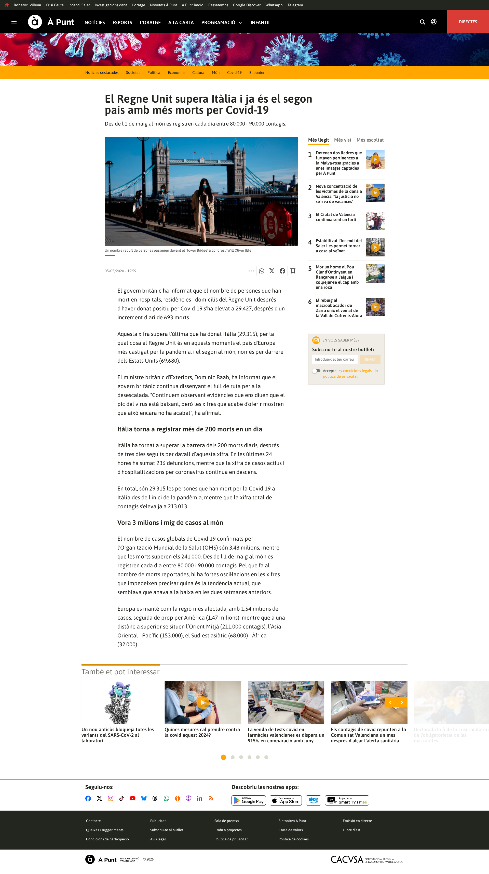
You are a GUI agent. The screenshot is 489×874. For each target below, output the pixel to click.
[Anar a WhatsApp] (167, 798)
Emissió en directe (357, 821)
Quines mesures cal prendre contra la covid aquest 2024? (202, 732)
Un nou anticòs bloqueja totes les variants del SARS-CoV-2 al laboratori (118, 735)
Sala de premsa (226, 821)
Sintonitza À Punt (292, 821)
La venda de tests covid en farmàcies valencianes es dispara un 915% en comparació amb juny (286, 735)
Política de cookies (294, 839)
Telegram (295, 5)
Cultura (198, 72)
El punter (256, 72)
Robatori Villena (27, 5)
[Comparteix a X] (272, 271)
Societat (133, 72)
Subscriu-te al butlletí (167, 830)
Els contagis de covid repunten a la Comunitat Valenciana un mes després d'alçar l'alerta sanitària (368, 735)
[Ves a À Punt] (51, 22)
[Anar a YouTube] (134, 798)
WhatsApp (274, 5)
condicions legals (357, 370)
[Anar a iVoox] (178, 798)
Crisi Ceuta (55, 5)
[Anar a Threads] (156, 798)
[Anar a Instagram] (111, 798)
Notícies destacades (101, 72)
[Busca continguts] (422, 22)
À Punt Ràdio (192, 5)
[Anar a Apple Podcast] (189, 798)
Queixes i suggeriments (105, 830)
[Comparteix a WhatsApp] (261, 271)
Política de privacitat (231, 839)
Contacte (93, 821)
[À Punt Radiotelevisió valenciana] (112, 859)
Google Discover (247, 5)
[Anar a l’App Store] (286, 800)
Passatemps (218, 5)
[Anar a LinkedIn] (200, 798)
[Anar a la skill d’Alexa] (313, 800)
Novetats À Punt (163, 5)
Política (153, 72)
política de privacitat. (340, 376)
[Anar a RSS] (212, 798)
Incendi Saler (79, 5)
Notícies (95, 22)
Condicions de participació (107, 839)
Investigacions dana (111, 5)
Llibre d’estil (352, 830)
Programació (218, 22)
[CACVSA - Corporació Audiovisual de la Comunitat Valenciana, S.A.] (367, 859)
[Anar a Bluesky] (145, 798)
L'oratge (138, 5)
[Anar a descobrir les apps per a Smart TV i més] (347, 800)
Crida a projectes (228, 830)
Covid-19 (234, 72)
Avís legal (158, 839)
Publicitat (158, 821)
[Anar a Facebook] (89, 798)
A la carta (181, 22)
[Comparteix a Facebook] (282, 271)
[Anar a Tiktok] (122, 798)
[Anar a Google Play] (249, 800)
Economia (176, 72)
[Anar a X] (100, 798)
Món (216, 72)
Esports (122, 22)
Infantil (260, 22)
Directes (468, 21)
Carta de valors (291, 830)
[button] (223, 757)
